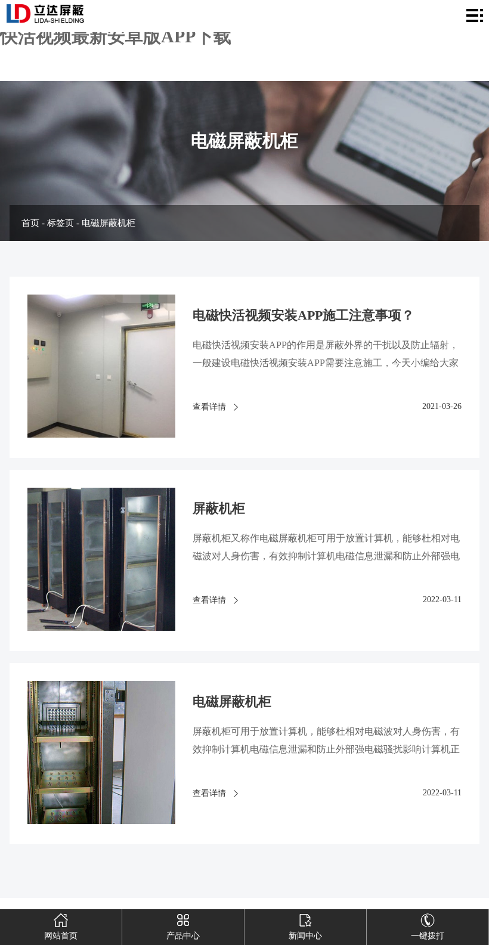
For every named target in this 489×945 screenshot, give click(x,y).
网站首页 (61, 935)
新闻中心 (305, 935)
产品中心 (183, 935)
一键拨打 (427, 935)
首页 (30, 223)
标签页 (60, 223)
